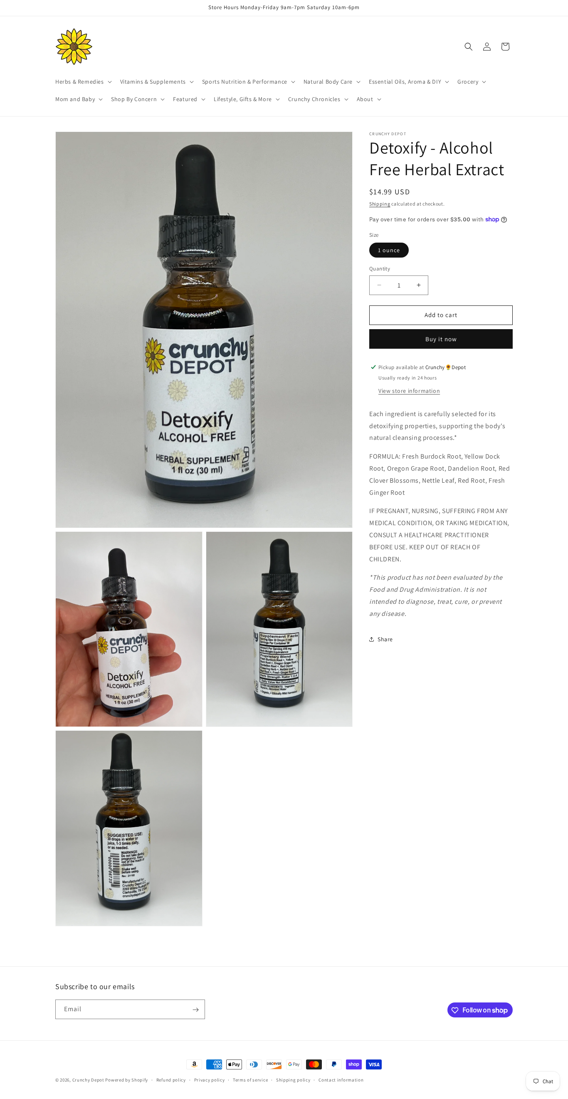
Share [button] (385, 639)
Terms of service (250, 1079)
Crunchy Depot (88, 1080)
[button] (82, 81)
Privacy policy (209, 1079)
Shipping (379, 204)
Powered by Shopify (126, 1080)
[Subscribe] (195, 1010)
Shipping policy (293, 1079)
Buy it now (441, 338)
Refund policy (171, 1079)
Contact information (341, 1079)
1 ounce (389, 250)
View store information (409, 390)
